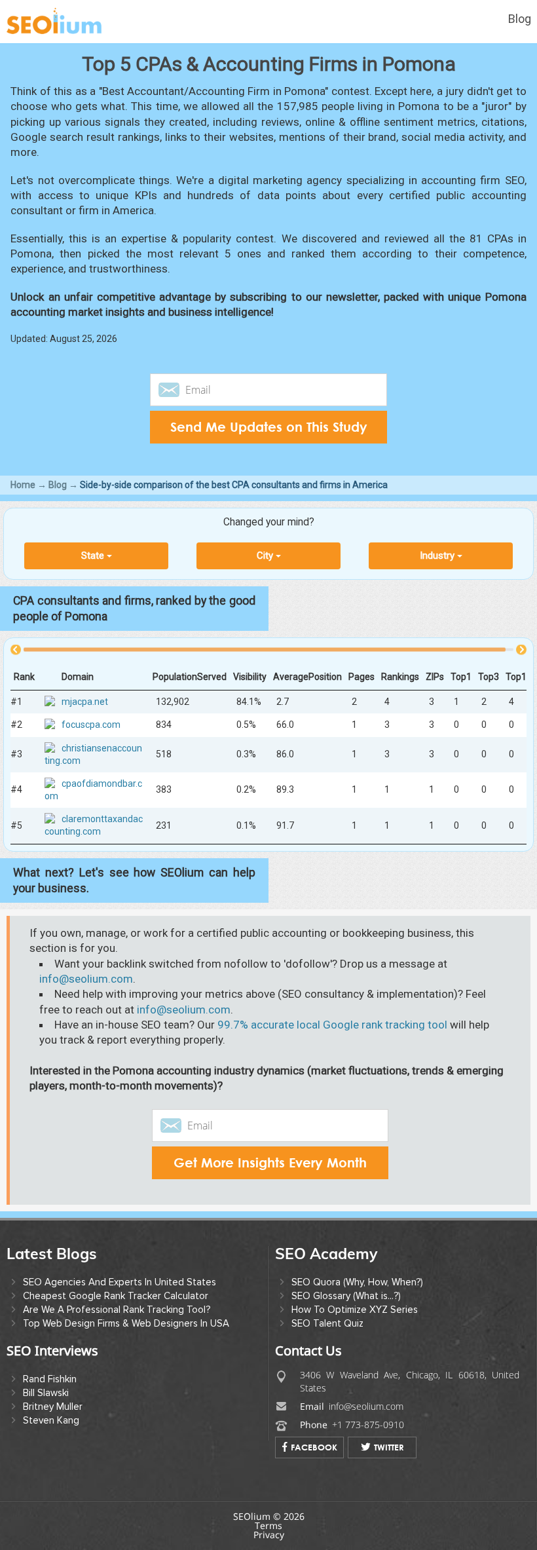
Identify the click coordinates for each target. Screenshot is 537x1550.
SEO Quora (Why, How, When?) (357, 1282)
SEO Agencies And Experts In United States (119, 1282)
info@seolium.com (86, 978)
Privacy (268, 1534)
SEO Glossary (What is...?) (346, 1296)
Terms (268, 1525)
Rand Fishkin (50, 1379)
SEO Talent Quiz (327, 1323)
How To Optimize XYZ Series (354, 1309)
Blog (519, 19)
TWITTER (389, 1447)
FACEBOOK (314, 1447)
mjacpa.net (85, 702)
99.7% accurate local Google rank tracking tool (332, 1024)
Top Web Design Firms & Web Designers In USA (126, 1323)
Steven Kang (51, 1420)
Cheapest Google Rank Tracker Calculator (115, 1296)
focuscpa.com (91, 725)
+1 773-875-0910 (368, 1424)
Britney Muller (53, 1406)
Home (22, 485)
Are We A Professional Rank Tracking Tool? (116, 1309)
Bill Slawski (46, 1393)
